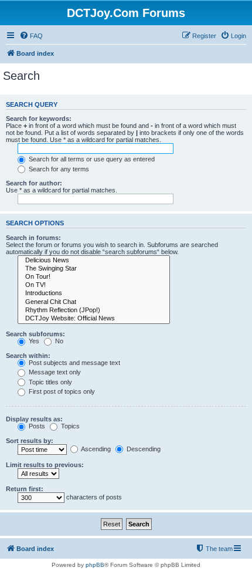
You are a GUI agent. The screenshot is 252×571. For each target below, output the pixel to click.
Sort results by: (29, 440)
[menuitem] (31, 36)
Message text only (54, 372)
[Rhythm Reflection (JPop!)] (94, 310)
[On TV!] (94, 285)
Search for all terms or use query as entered (91, 159)
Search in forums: (33, 237)
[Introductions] (94, 293)
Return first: (24, 488)
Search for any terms (58, 169)
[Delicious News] (94, 260)
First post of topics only (61, 391)
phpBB (95, 565)
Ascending (95, 448)
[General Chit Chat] (94, 302)
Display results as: (34, 419)
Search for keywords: (38, 118)
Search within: (28, 355)
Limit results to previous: (45, 464)
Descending (143, 448)
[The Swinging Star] (94, 269)
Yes (33, 340)
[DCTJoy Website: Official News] (94, 319)
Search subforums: (35, 333)
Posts (36, 426)
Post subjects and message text (73, 362)
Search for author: (34, 183)
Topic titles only (49, 382)
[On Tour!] (94, 277)
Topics (69, 426)
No (58, 340)
